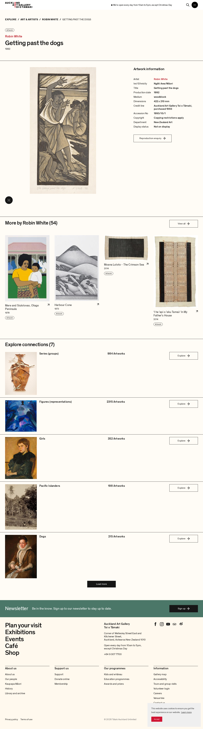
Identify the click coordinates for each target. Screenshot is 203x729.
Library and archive (15, 693)
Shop (12, 652)
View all (181, 223)
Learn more (186, 712)
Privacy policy (11, 719)
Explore (181, 355)
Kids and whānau (113, 674)
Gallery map (160, 674)
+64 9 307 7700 (113, 654)
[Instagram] (162, 624)
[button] (27, 280)
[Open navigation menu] (195, 5)
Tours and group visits (165, 684)
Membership (61, 684)
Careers (158, 693)
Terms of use (26, 719)
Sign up (181, 608)
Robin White (13, 36)
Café (11, 646)
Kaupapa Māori (13, 684)
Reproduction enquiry (150, 138)
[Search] (188, 5)
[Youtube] (168, 624)
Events (14, 639)
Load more (101, 584)
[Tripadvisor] (174, 624)
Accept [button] (157, 719)
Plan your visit (23, 625)
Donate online (62, 679)
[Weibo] (181, 624)
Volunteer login (162, 688)
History (9, 688)
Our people (11, 679)
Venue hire (159, 698)
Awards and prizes (114, 684)
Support (59, 674)
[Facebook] (155, 624)
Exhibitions (20, 632)
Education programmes (116, 679)
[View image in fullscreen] (9, 200)
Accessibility (160, 679)
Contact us (159, 703)
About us (10, 674)
